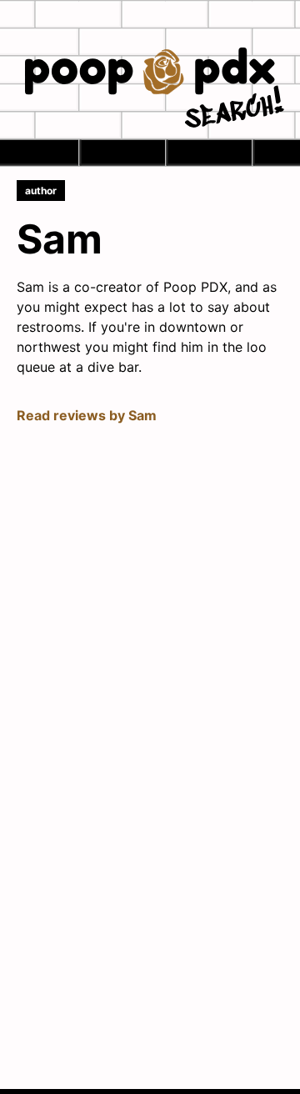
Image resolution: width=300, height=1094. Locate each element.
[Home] (150, 73)
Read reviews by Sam (87, 415)
